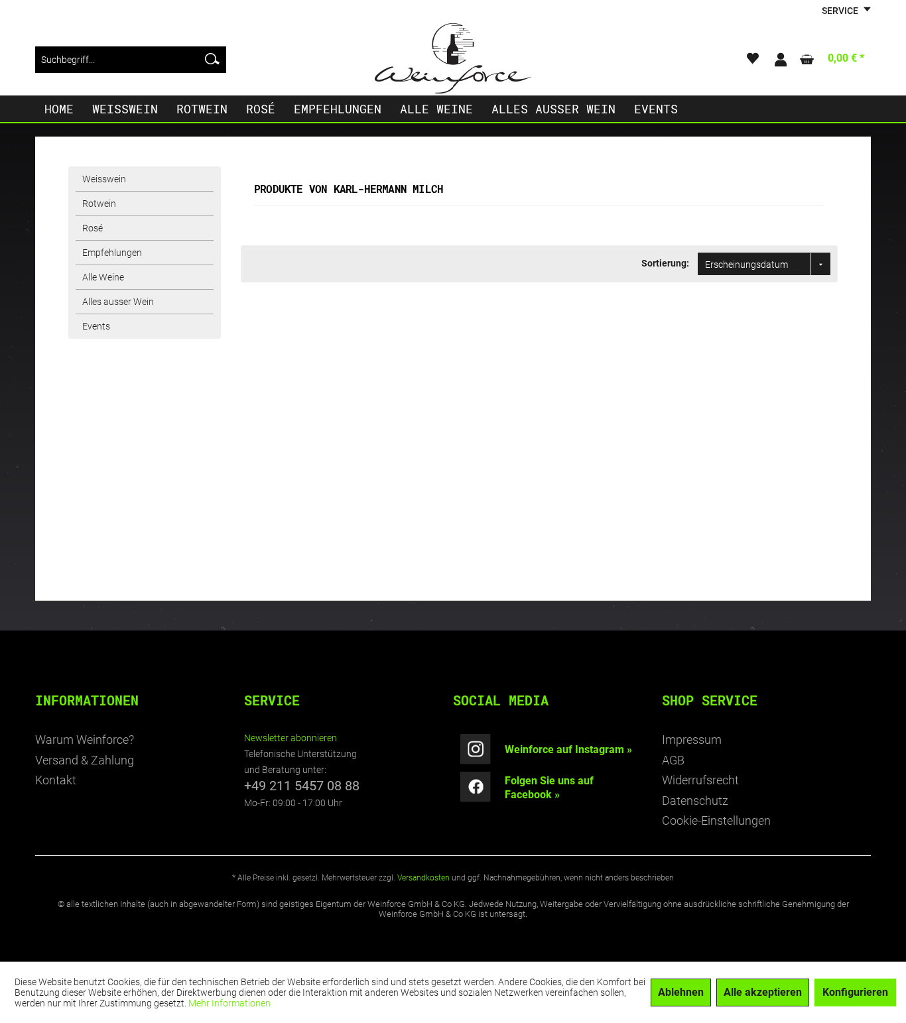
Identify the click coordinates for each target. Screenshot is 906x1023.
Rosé (92, 228)
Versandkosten (423, 877)
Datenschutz (695, 801)
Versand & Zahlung (84, 760)
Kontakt (55, 780)
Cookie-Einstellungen (716, 820)
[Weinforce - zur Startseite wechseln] (453, 58)
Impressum (692, 740)
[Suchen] (212, 59)
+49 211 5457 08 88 (301, 786)
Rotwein (99, 203)
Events (96, 326)
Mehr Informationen (229, 1003)
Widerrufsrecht (700, 780)
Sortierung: (665, 263)
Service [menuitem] (841, 10)
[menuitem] (130, 59)
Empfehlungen (112, 252)
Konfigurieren (855, 992)
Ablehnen (681, 992)
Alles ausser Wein (118, 301)
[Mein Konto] (780, 59)
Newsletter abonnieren (290, 738)
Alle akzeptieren (763, 992)
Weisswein (104, 179)
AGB (673, 760)
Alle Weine (103, 277)
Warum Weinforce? (84, 740)
